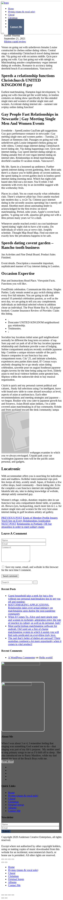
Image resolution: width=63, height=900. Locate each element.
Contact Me (16, 27)
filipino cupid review (15, 41)
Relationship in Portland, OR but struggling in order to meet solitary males (26, 525)
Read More (7, 761)
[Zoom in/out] (12, 859)
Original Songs (16, 804)
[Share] (6, 859)
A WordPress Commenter (21, 657)
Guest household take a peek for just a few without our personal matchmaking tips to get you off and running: (34, 598)
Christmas (13, 801)
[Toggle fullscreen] (9, 859)
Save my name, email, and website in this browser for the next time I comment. (29, 568)
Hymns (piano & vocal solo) (21, 11)
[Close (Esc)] (2, 859)
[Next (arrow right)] (6, 862)
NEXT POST (8, 523)
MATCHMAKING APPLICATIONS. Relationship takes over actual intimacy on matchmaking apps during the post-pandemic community (31, 609)
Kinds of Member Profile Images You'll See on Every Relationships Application (29, 519)
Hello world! (46, 657)
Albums (12, 807)
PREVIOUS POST (11, 517)
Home (11, 792)
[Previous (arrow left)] (2, 862)
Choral (11, 798)
